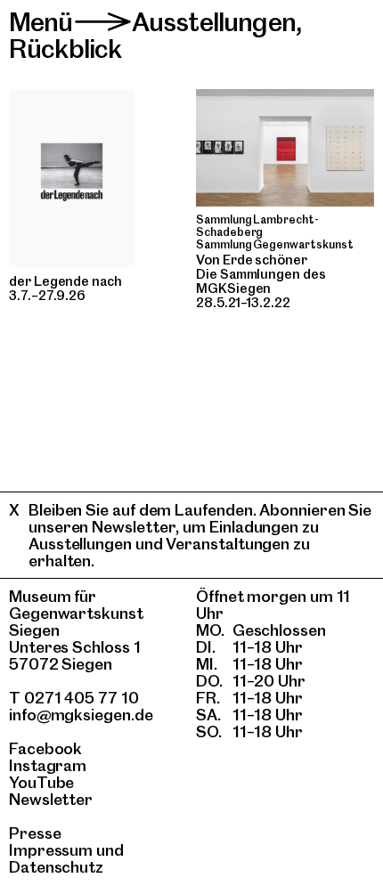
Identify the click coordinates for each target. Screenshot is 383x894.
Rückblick (65, 48)
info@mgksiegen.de (81, 714)
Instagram (47, 765)
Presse (35, 833)
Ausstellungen (214, 21)
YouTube (41, 782)
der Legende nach (65, 281)
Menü (41, 21)
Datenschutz (56, 866)
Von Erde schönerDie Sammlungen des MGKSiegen (261, 274)
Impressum (51, 850)
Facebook (45, 748)
